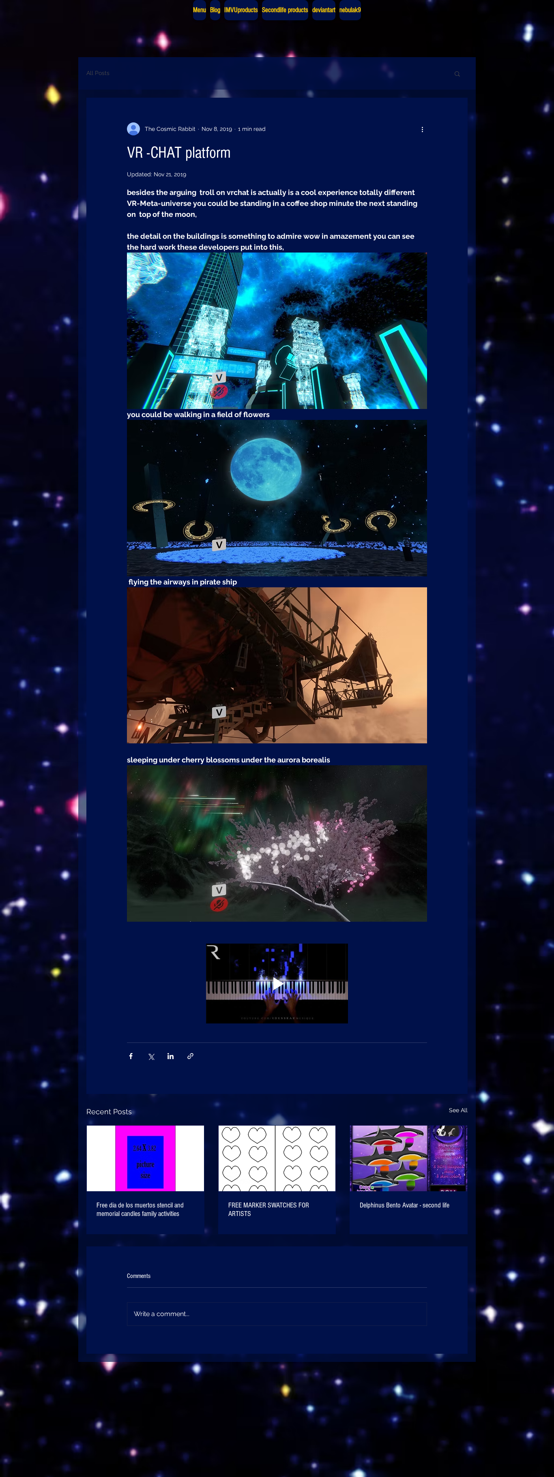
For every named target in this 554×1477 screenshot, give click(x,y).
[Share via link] (190, 1056)
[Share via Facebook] (131, 1056)
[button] (457, 73)
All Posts (98, 73)
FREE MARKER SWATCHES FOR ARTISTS (268, 1209)
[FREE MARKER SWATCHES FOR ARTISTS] (277, 1158)
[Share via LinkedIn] (170, 1056)
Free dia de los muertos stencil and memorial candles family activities (140, 1209)
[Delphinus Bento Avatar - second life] (408, 1158)
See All (458, 1110)
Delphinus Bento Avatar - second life (404, 1205)
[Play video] (277, 983)
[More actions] (422, 129)
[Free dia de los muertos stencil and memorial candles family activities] (145, 1158)
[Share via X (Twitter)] (151, 1056)
